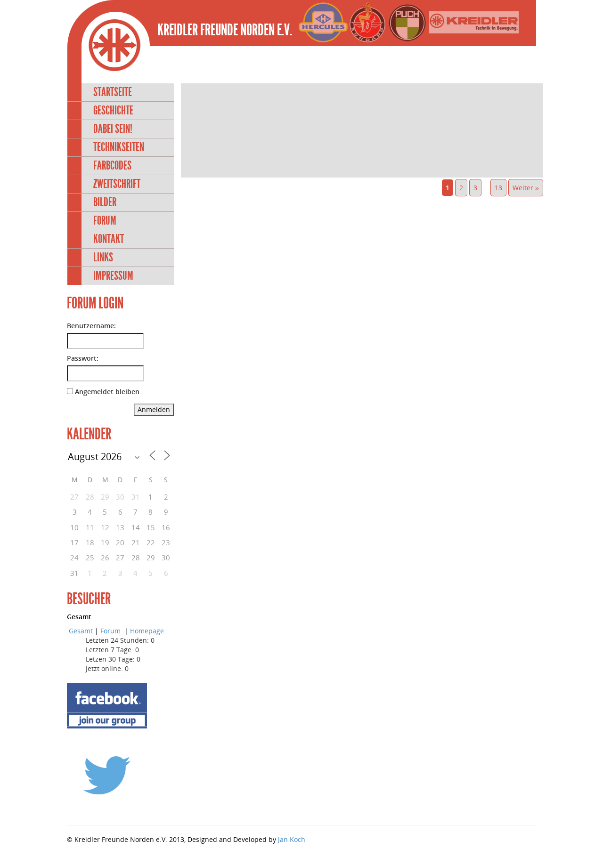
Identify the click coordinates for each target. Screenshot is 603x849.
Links (103, 257)
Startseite (112, 92)
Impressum (113, 275)
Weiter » (526, 187)
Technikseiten (118, 147)
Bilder (104, 202)
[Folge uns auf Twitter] (107, 774)
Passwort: (82, 358)
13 (498, 187)
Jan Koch (291, 839)
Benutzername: (91, 325)
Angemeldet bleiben (107, 391)
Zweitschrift (116, 184)
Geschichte (113, 110)
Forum (104, 220)
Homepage (147, 630)
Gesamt (81, 630)
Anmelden (154, 409)
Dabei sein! (112, 128)
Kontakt (108, 239)
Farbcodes (112, 165)
